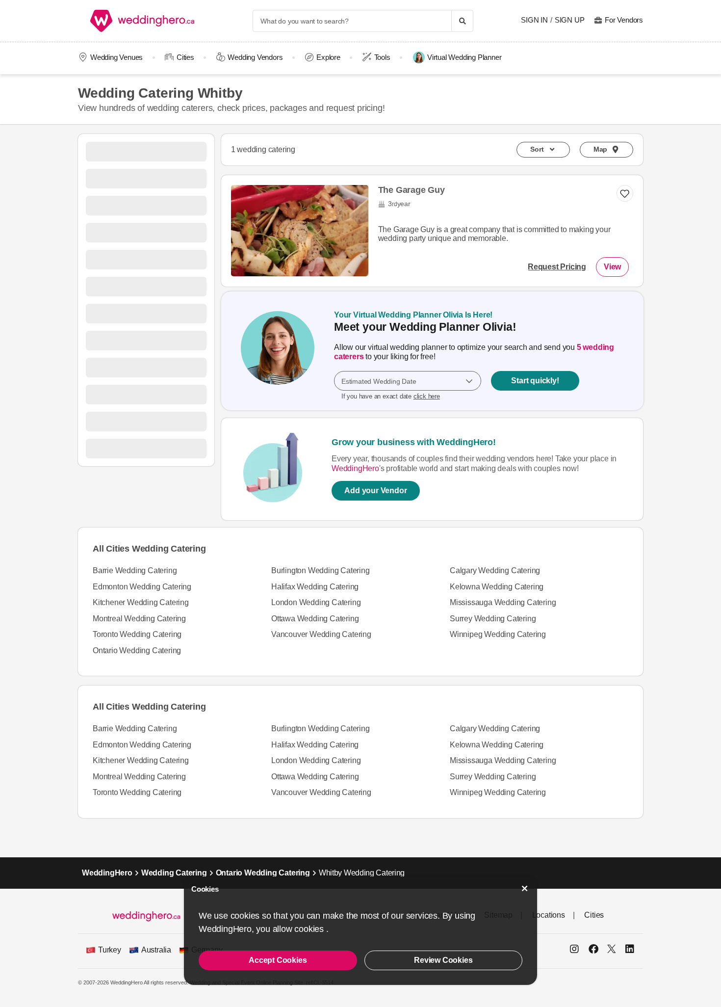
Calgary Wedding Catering (495, 570)
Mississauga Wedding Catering (503, 602)
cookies (310, 929)
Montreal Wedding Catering (139, 618)
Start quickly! (535, 381)
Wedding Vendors (255, 57)
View (612, 267)
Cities (185, 57)
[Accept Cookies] (525, 888)
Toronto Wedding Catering (137, 634)
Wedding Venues (116, 57)
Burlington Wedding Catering (320, 570)
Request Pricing (557, 267)
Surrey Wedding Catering (493, 618)
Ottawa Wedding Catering (315, 618)
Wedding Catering (174, 873)
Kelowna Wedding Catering (496, 587)
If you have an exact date (390, 396)
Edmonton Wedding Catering (142, 587)
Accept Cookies (278, 960)
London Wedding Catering (315, 602)
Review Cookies (443, 960)
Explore (328, 57)
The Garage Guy (411, 190)
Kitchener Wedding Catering (141, 602)
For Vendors (624, 20)
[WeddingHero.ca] (144, 21)
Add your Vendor (375, 490)
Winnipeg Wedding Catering (498, 634)
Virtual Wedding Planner (464, 57)
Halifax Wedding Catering (315, 587)
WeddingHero (355, 468)
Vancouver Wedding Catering (321, 634)
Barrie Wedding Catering (135, 570)
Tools (382, 57)
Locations (548, 915)
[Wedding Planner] (277, 351)
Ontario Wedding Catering (137, 650)
